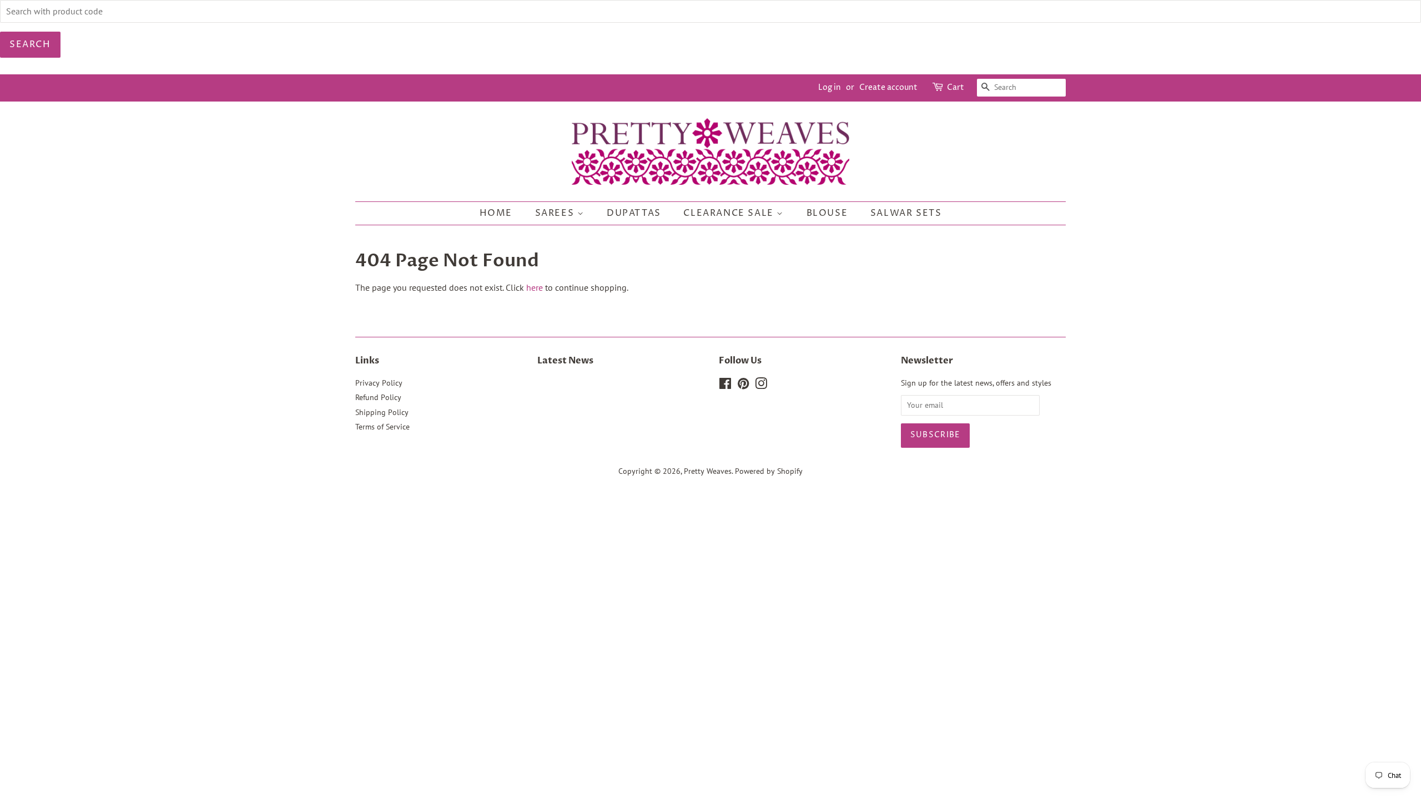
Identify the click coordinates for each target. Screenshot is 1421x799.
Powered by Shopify (769, 471)
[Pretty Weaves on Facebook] (725, 386)
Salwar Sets (906, 213)
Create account (888, 87)
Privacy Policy (378, 383)
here (534, 287)
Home (496, 213)
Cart (955, 87)
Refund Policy (378, 397)
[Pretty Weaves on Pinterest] (743, 386)
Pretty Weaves (708, 471)
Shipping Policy (382, 412)
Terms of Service (382, 427)
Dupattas (634, 213)
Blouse (827, 213)
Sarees (556, 213)
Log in (829, 87)
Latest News (565, 361)
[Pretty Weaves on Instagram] (761, 386)
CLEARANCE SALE (730, 213)
